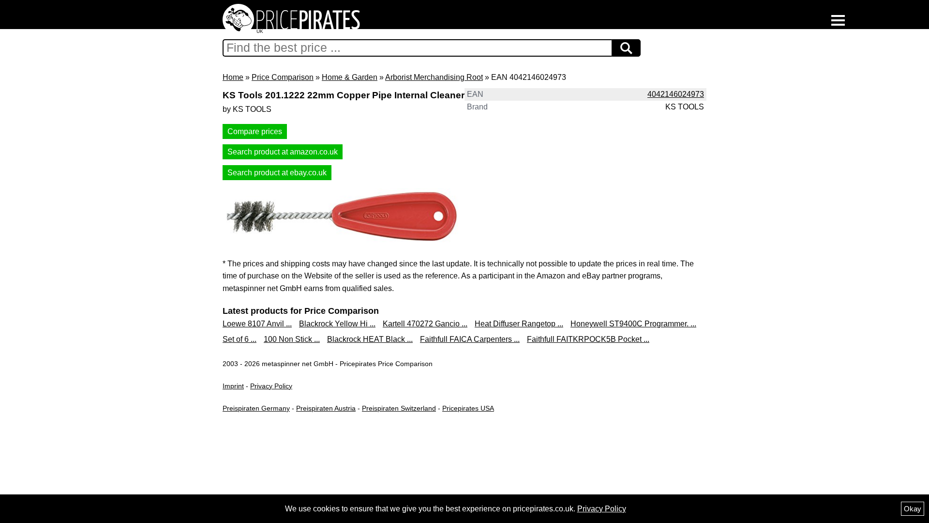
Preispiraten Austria (326, 408)
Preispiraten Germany (256, 408)
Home (233, 77)
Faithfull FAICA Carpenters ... (470, 339)
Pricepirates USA (468, 408)
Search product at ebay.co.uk (277, 173)
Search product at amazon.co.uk (282, 152)
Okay (912, 509)
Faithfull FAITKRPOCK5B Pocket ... (588, 339)
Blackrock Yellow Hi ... (337, 324)
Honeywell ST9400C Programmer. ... (633, 324)
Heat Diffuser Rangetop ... (519, 324)
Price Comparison (283, 77)
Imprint (233, 386)
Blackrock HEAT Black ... (370, 339)
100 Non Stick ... (292, 339)
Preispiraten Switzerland (399, 408)
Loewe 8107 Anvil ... (257, 324)
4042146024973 (675, 94)
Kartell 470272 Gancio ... (425, 324)
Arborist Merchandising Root (434, 77)
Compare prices (254, 131)
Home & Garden (349, 77)
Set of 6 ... (239, 339)
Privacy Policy (271, 386)
